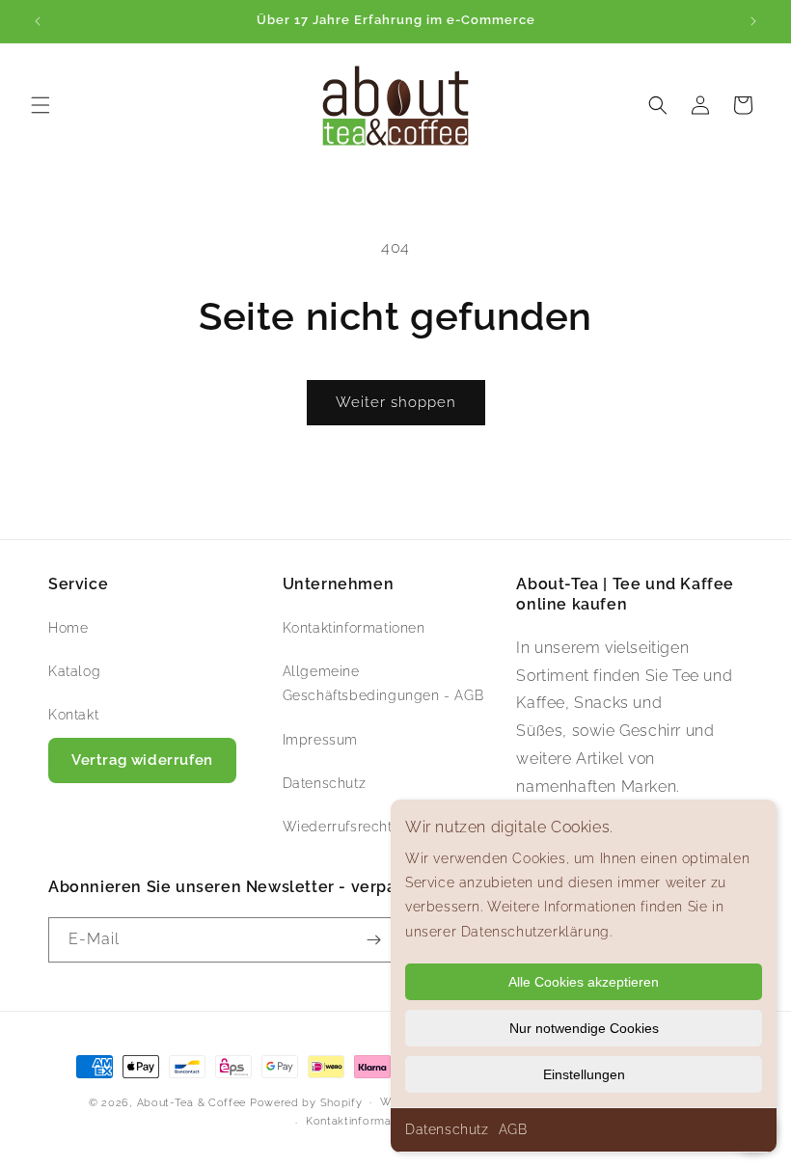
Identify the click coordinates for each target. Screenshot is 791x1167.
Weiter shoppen (396, 402)
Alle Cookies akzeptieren (583, 982)
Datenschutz (447, 1129)
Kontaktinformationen (354, 628)
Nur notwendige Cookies (584, 1028)
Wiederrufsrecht (338, 826)
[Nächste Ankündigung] (753, 21)
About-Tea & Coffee (192, 1103)
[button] (40, 105)
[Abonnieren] (373, 940)
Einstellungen (584, 1074)
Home (68, 628)
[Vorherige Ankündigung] (37, 21)
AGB (513, 1129)
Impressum (320, 739)
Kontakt (73, 714)
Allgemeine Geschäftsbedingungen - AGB (383, 683)
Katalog (74, 671)
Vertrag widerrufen (142, 760)
